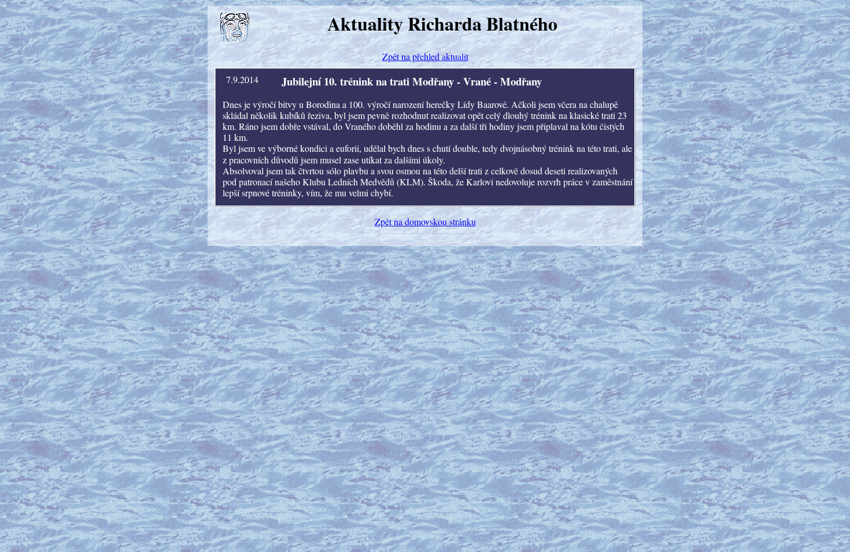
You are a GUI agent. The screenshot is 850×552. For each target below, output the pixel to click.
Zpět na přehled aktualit (425, 56)
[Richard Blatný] (234, 27)
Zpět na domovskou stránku (425, 221)
